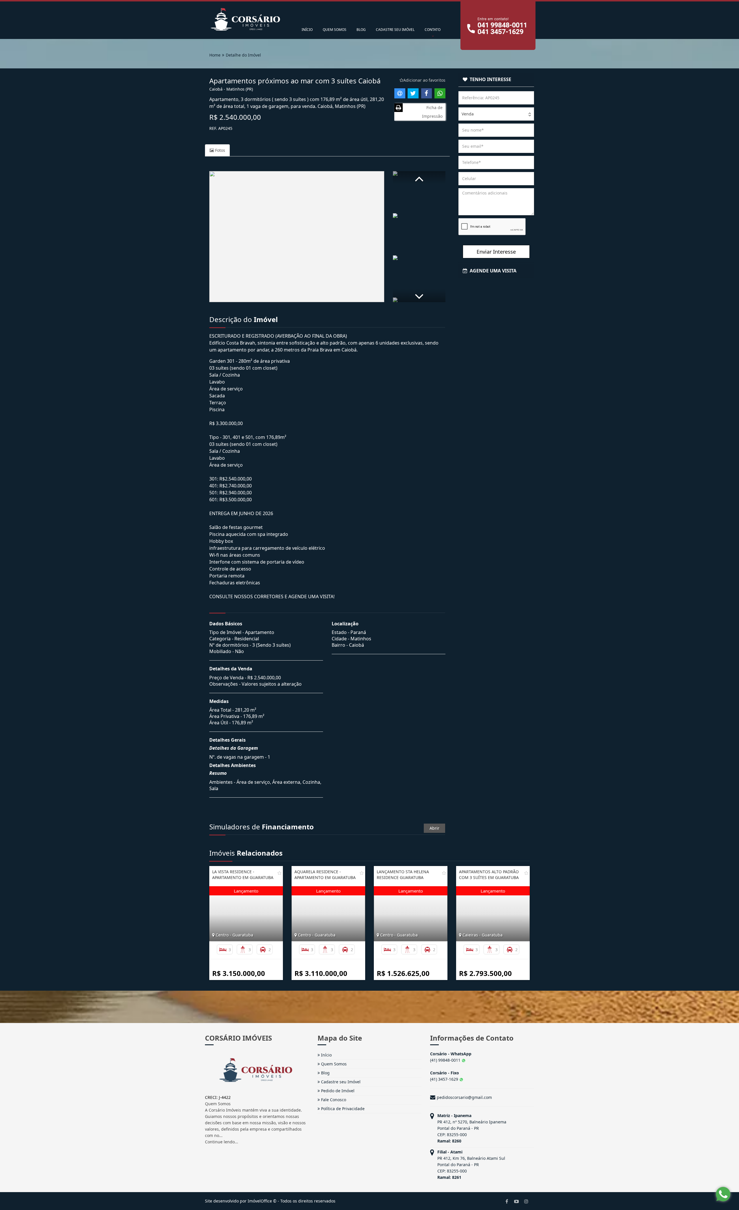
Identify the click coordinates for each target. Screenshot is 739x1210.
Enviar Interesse (496, 251)
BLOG (361, 29)
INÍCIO (307, 29)
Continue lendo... (221, 1141)
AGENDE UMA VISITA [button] (491, 271)
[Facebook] (506, 1201)
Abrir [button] (434, 828)
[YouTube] (516, 1201)
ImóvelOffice (260, 1201)
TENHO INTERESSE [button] (489, 79)
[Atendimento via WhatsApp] (723, 1194)
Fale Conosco (333, 1099)
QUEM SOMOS (334, 29)
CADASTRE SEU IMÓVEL (395, 29)
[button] (419, 177)
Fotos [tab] (219, 150)
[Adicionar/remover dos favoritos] (279, 873)
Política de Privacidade (342, 1108)
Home (215, 55)
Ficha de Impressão (432, 112)
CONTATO (433, 29)
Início (326, 1055)
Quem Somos (333, 1064)
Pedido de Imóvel (337, 1090)
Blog (325, 1073)
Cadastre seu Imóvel (340, 1081)
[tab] (496, 80)
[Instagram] (526, 1201)
